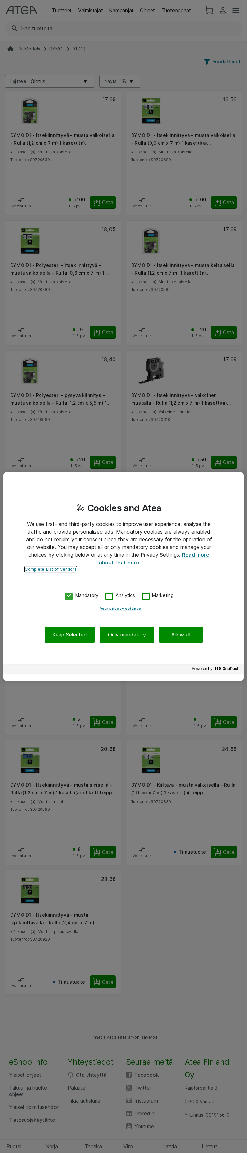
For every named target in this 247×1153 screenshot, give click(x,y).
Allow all (180, 634)
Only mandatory (127, 634)
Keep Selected (69, 634)
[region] (123, 576)
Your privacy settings (120, 608)
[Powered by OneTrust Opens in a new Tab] (216, 670)
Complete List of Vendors (51, 569)
